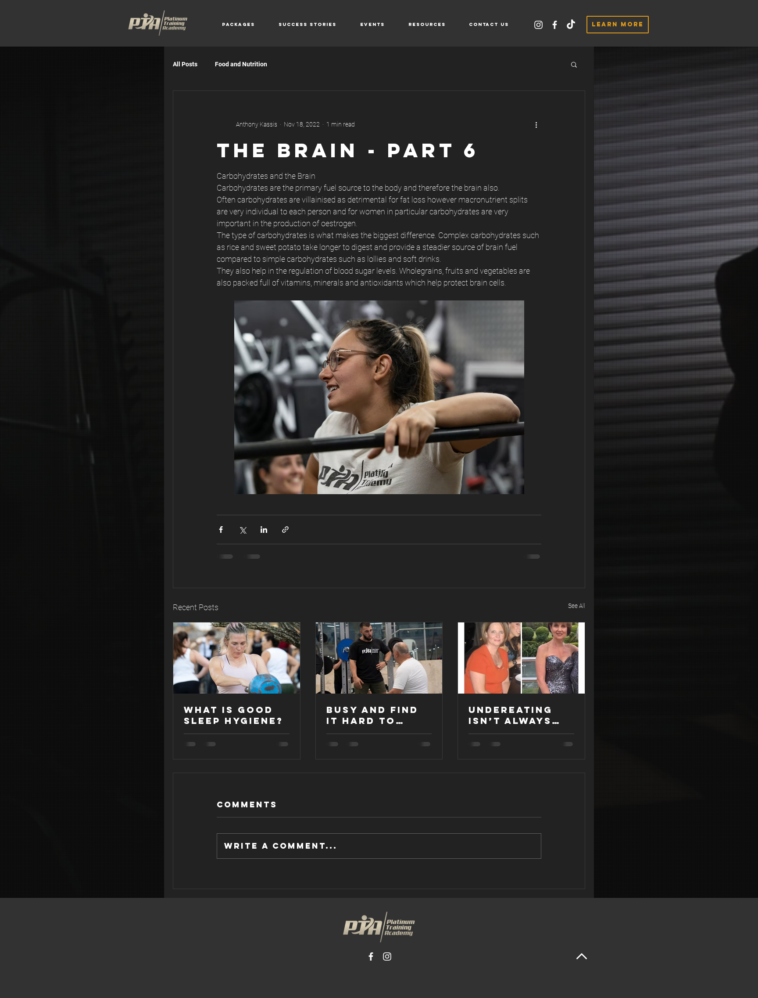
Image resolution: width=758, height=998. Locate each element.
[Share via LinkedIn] (264, 529)
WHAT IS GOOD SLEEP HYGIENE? (233, 715)
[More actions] (536, 124)
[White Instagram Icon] (538, 24)
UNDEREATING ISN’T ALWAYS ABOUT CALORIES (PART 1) (521, 715)
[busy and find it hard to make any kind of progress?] (379, 658)
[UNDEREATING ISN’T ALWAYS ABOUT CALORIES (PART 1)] (521, 658)
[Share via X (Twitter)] (242, 529)
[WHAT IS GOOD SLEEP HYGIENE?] (236, 658)
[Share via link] (285, 529)
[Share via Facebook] (221, 529)
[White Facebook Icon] (554, 24)
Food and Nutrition (241, 64)
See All (576, 605)
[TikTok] (570, 24)
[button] (427, 25)
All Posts (185, 64)
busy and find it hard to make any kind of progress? (373, 715)
